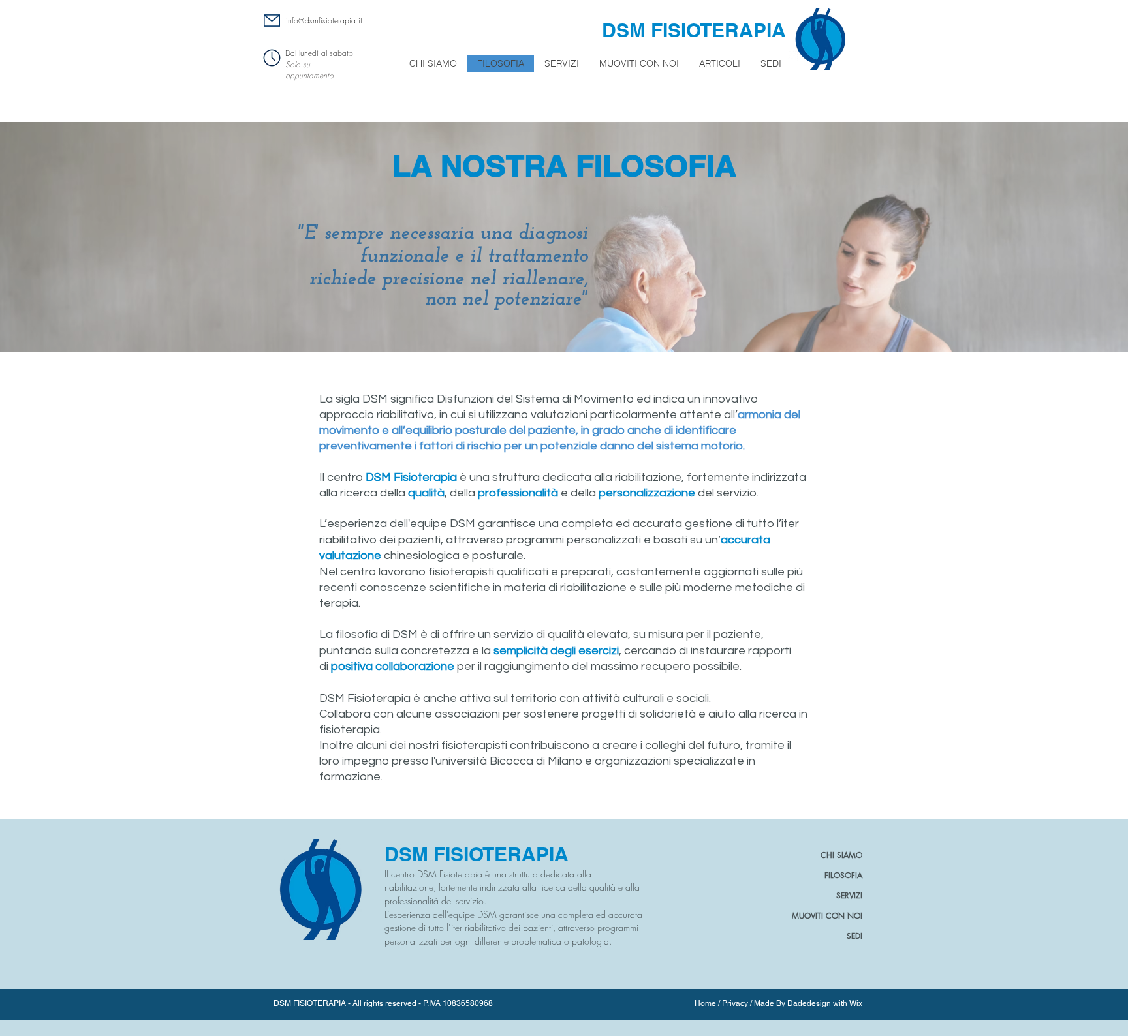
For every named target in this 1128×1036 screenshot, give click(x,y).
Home (705, 1003)
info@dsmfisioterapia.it (324, 20)
